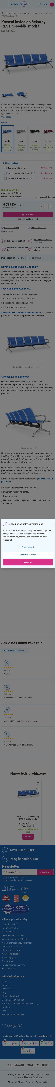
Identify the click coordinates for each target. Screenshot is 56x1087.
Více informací (28, 547)
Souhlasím (28, 562)
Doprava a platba (10, 928)
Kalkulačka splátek (30, 219)
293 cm (31, 603)
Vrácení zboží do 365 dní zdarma (44, 248)
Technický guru (9, 957)
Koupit (28, 836)
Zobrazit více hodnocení (14, 650)
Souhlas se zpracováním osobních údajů (20, 1003)
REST (30, 575)
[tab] (9, 258)
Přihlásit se (45, 872)
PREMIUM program (11, 950)
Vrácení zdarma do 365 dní (14, 939)
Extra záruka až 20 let (16, 241)
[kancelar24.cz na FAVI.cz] (6, 899)
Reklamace (7, 988)
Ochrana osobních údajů (13, 1000)
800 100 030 (23, 850)
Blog (4, 992)
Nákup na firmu (9, 931)
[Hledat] (39, 4)
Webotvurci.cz (42, 1082)
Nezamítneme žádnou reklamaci (43, 241)
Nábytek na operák (10, 954)
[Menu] (5, 4)
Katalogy (6, 1007)
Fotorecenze (7, 961)
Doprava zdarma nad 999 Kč (17, 248)
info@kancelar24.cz (24, 859)
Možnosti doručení (47, 197)
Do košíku (29, 214)
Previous (3, 61)
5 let (30, 581)
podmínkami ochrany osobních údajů (17, 880)
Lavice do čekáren (35, 515)
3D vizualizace (8, 968)
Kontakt (5, 985)
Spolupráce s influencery (13, 1014)
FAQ (4, 1011)
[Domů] (4, 13)
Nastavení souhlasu (28, 555)
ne (29, 570)
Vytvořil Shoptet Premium (22, 1082)
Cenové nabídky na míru (13, 935)
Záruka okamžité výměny (13, 965)
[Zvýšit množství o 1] (50, 206)
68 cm (30, 608)
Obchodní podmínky (11, 996)
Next (53, 61)
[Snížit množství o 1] (41, 206)
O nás (4, 981)
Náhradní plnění (9, 924)
